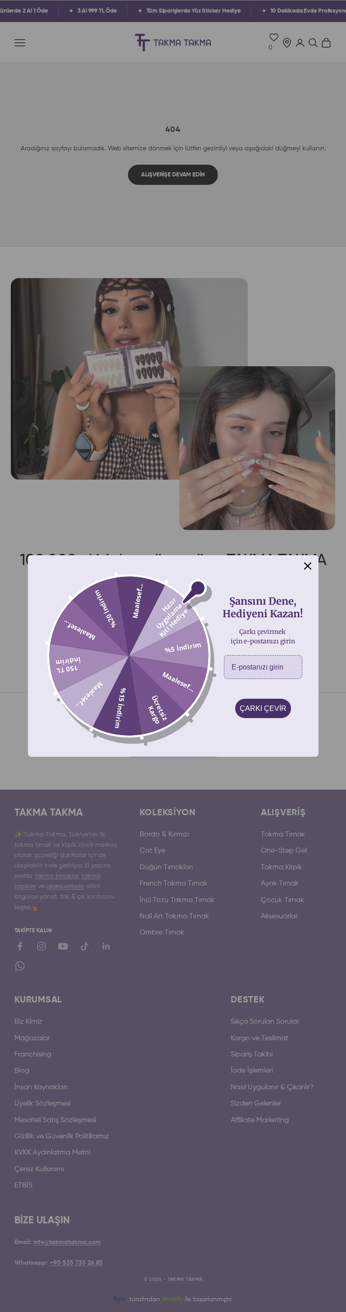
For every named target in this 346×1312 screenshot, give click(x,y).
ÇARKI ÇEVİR (263, 708)
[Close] (308, 566)
